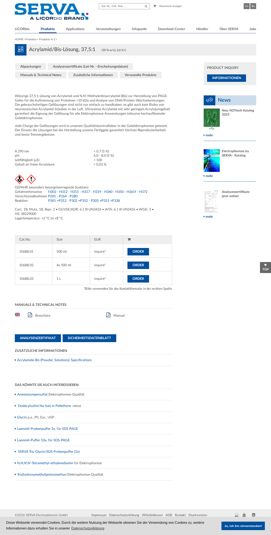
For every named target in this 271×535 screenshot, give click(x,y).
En (253, 6)
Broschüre (42, 315)
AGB (169, 515)
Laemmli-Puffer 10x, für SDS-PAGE (44, 440)
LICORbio (22, 29)
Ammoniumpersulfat (33, 394)
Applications (75, 29)
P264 (63, 196)
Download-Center (171, 29)
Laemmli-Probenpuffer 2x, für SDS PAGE (48, 429)
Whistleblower (152, 515)
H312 (63, 192)
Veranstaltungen (108, 29)
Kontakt (180, 515)
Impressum (98, 515)
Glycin (22, 417)
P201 (52, 196)
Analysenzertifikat (38, 338)
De (246, 6)
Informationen (226, 78)
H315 (75, 192)
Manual (119, 315)
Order (138, 251)
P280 (73, 196)
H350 (119, 192)
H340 (108, 192)
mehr (209, 135)
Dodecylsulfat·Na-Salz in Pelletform (45, 406)
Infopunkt (139, 29)
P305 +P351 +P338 (105, 200)
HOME (19, 39)
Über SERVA (229, 29)
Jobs (252, 29)
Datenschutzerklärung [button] (87, 528)
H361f (131, 192)
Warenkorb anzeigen (170, 6)
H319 (97, 192)
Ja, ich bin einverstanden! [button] (243, 526)
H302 (52, 192)
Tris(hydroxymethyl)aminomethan (42, 474)
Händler (202, 29)
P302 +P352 (78, 200)
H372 (143, 192)
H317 (86, 192)
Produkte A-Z (47, 39)
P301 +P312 (57, 200)
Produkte (48, 29)
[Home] (51, 12)
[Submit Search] (146, 6)
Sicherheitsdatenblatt (89, 338)
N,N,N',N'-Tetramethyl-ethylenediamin (45, 463)
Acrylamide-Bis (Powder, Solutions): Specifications (55, 360)
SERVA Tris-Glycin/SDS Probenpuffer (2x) (49, 451)
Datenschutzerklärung (124, 515)
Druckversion (197, 515)
